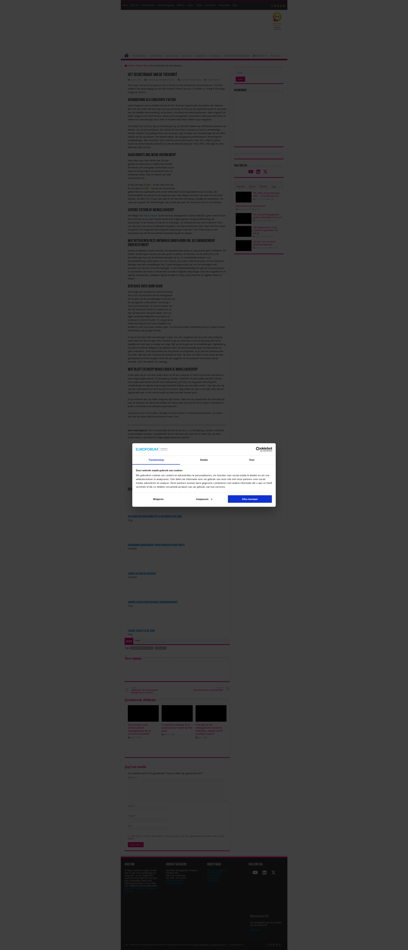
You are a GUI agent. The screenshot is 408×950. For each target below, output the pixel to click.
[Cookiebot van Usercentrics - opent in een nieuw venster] (258, 449)
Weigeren (158, 499)
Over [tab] (252, 459)
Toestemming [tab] (156, 459)
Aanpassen (202, 499)
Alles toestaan (250, 499)
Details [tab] (204, 459)
